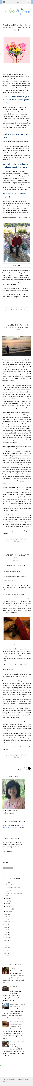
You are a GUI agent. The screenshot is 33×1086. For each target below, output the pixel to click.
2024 (5, 916)
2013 (5, 945)
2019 (5, 929)
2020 (5, 927)
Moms (16, 22)
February (9, 909)
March (8, 906)
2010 (5, 953)
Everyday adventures (16, 552)
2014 (5, 942)
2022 (5, 922)
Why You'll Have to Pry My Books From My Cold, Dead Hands (17, 1024)
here (13, 378)
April (7, 903)
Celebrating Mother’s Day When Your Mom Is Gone (16, 27)
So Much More (14, 986)
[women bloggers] (0, 1065)
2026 (5, 882)
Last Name (6, 862)
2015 (5, 940)
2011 (5, 950)
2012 (5, 948)
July (7, 896)
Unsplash (24, 67)
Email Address (7, 852)
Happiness (16, 322)
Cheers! (12, 968)
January (8, 911)
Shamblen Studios (15, 67)
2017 (5, 935)
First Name (6, 857)
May (7, 901)
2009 (6, 956)
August (8, 885)
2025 (5, 914)
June (7, 898)
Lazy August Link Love (13, 887)
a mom (8, 201)
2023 (5, 919)
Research (19, 446)
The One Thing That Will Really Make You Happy (17, 327)
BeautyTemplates (12, 1079)
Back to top (25, 1084)
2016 (5, 937)
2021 (5, 924)
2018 (5, 932)
